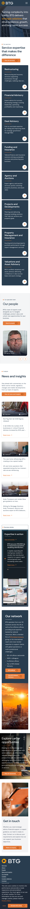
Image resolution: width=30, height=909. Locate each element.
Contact (4, 881)
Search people (10, 323)
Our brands (5, 874)
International (5, 883)
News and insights (7, 872)
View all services (10, 60)
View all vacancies (10, 773)
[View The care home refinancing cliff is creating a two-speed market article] (15, 460)
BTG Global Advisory (17, 637)
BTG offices (11, 670)
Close (4, 906)
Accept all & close (16, 906)
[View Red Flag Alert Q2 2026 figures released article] (15, 420)
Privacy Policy (6, 901)
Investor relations (7, 879)
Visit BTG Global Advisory (13, 676)
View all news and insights (12, 394)
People (4, 870)
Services (4, 866)
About (3, 868)
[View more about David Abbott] (15, 343)
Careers (4, 876)
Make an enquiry (11, 847)
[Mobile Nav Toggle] (26, 3)
